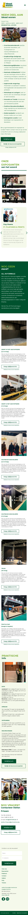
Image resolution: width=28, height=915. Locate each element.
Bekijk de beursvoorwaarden (13, 144)
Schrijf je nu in (8, 139)
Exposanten (5, 871)
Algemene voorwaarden (22, 912)
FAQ (3, 880)
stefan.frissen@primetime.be (10, 822)
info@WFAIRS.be (11, 819)
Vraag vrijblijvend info (10, 147)
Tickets (4, 882)
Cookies (14, 912)
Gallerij (4, 878)
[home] (7, 5)
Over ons (4, 869)
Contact (4, 876)
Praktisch (4, 873)
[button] (24, 5)
